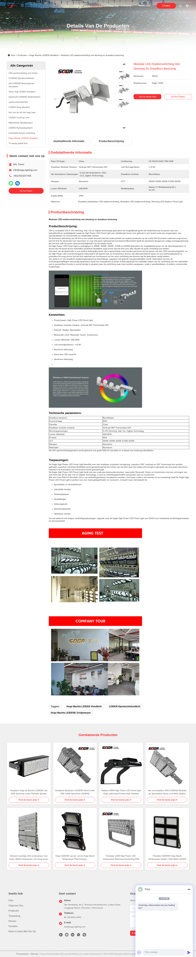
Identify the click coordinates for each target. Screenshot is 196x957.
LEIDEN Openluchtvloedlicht (124, 706)
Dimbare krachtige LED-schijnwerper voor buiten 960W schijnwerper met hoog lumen (28, 857)
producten (95, 6)
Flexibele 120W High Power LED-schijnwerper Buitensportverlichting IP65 (121, 857)
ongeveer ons (80, 5)
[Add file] (139, 952)
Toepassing (14, 916)
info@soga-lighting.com (25, 170)
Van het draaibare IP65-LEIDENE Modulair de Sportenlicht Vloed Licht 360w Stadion (167, 792)
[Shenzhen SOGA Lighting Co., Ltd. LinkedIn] (73, 935)
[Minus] (189, 889)
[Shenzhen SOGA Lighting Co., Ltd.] (18, 5)
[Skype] (17, 183)
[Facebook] (61, 935)
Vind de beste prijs (147, 97)
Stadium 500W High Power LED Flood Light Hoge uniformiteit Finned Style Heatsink (121, 792)
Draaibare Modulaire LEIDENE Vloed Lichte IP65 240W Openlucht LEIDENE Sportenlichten (75, 792)
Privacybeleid (22, 954)
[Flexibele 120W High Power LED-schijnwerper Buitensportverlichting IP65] (121, 831)
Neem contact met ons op (22, 931)
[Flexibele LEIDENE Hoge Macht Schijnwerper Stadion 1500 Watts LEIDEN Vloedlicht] (167, 831)
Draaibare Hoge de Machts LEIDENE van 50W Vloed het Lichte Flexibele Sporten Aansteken (28, 792)
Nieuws (12, 921)
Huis (67, 5)
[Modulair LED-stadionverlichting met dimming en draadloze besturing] (82, 95)
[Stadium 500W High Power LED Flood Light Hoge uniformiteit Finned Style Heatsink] (121, 766)
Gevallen (13, 926)
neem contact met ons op (146, 5)
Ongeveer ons (15, 905)
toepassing (112, 5)
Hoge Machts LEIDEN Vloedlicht (44, 55)
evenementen (128, 6)
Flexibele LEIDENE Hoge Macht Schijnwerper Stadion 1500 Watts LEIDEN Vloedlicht (167, 858)
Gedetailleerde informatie (68, 141)
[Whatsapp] (10, 183)
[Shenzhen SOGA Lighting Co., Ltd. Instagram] (67, 935)
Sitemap (34, 954)
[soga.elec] (84, 935)
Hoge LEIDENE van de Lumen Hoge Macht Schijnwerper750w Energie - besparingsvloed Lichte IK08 (75, 858)
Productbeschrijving (111, 141)
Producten (22, 55)
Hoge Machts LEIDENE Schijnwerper (71, 713)
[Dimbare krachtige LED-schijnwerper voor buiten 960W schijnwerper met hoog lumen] (29, 831)
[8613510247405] (78, 935)
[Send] (189, 952)
